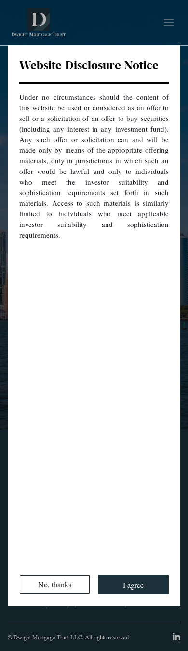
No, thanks (54, 584)
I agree (133, 585)
